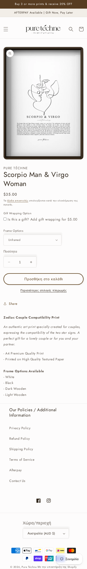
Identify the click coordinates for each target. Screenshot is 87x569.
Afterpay (15, 470)
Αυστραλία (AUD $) (41, 533)
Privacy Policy (19, 428)
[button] (6, 29)
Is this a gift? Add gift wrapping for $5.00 (42, 219)
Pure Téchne (29, 567)
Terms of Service (22, 459)
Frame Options (13, 230)
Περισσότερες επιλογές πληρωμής (43, 290)
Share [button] (13, 303)
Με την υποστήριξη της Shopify (57, 567)
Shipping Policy (21, 449)
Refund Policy (19, 438)
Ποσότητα (10, 251)
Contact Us (17, 480)
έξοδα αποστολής (17, 200)
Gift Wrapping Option (17, 213)
